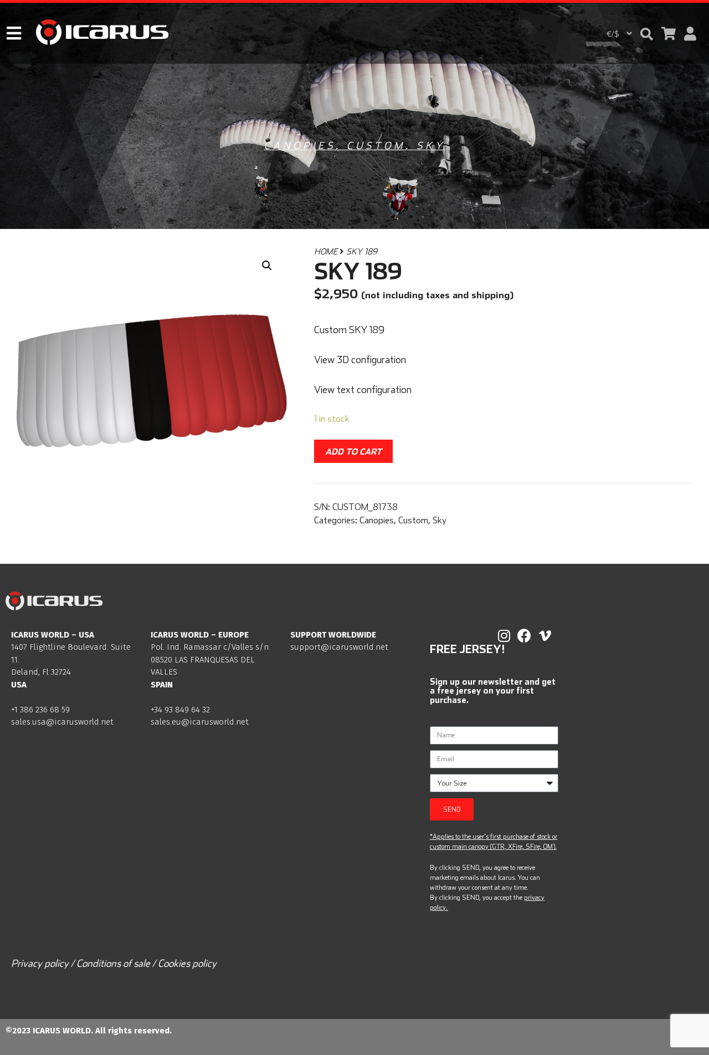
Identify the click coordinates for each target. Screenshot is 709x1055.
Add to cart (353, 451)
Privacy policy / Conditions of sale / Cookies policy (114, 963)
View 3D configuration (360, 359)
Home (325, 251)
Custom (376, 145)
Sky (431, 145)
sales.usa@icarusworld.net (62, 722)
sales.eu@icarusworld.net (200, 722)
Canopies (300, 145)
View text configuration (363, 389)
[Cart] (668, 33)
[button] (646, 34)
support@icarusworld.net (339, 647)
